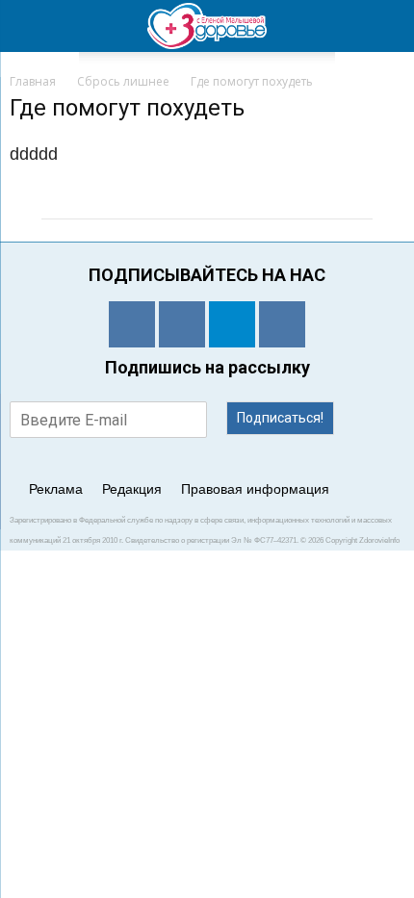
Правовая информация (255, 489)
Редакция (132, 489)
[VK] (182, 324)
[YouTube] (282, 324)
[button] (387, 26)
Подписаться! (280, 417)
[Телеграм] (232, 324)
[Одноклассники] (132, 324)
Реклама (56, 489)
